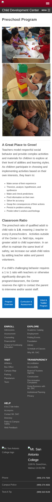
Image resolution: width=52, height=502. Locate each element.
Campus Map (10, 371)
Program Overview (8, 303)
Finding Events (33, 337)
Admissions (9, 330)
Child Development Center (20, 10)
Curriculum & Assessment (26, 303)
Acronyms (8, 410)
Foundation (32, 341)
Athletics (8, 363)
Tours (6, 382)
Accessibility (32, 367)
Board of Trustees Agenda (35, 372)
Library (30, 345)
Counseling (9, 337)
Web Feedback (10, 427)
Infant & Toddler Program (43, 303)
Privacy (30, 396)
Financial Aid (9, 341)
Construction (32, 376)
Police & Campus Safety (11, 422)
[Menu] (47, 2)
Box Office (8, 367)
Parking (7, 374)
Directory (8, 418)
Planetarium (9, 378)
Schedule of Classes (36, 349)
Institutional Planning (36, 392)
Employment (32, 334)
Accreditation (33, 363)
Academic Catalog (35, 330)
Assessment (9, 334)
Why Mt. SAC (33, 352)
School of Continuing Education (13, 346)
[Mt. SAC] (26, 3)
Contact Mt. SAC (11, 414)
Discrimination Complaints (33, 381)
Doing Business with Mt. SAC (36, 387)
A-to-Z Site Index (11, 406)
